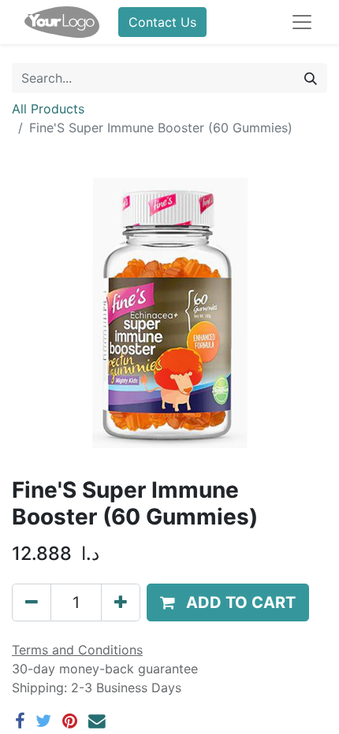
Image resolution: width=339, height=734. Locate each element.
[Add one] (120, 602)
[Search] (310, 78)
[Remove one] (31, 602)
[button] (228, 602)
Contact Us (162, 22)
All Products (48, 109)
